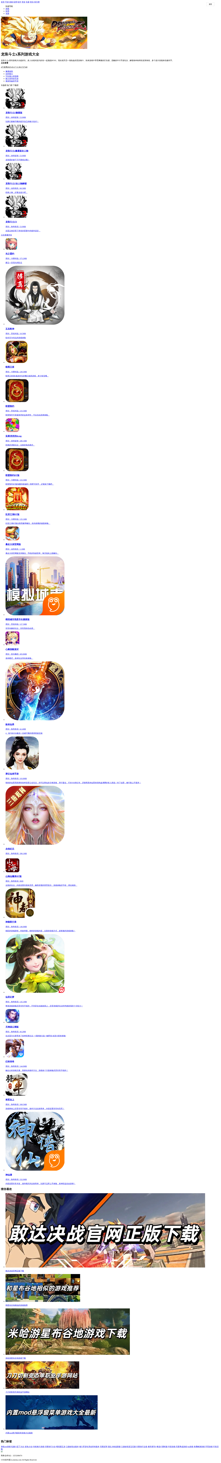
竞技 (23, 2)
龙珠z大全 (29, 1447)
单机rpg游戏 (6, 1447)
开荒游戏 (209, 1447)
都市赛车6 (152, 1447)
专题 (27, 2)
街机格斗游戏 (38, 1447)
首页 (3, 2)
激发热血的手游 (12, 81)
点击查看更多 (6, 235)
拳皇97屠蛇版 (162, 1447)
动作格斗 (9, 74)
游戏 (11, 2)
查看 (210, 4)
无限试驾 (103, 1447)
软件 (19, 2)
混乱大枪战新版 (114, 1447)
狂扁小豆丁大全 (17, 1447)
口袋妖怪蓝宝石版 (128, 1447)
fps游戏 (190, 1447)
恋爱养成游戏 (181, 1447)
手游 (7, 2)
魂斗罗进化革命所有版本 (89, 1447)
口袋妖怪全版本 (72, 1447)
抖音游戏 (171, 1447)
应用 (15, 2)
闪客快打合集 (141, 1447)
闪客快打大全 (50, 1447)
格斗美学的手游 (12, 79)
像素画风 (9, 71)
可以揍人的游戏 (12, 76)
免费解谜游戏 (199, 1447)
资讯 (32, 2)
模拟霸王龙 (60, 1447)
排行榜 (37, 2)
